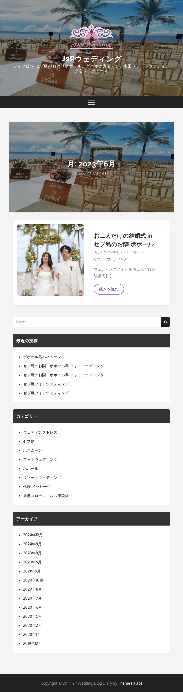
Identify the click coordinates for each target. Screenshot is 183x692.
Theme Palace (130, 683)
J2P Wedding (108, 252)
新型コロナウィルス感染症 (46, 495)
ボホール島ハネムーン (42, 356)
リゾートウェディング (110, 259)
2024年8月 (32, 544)
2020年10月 (33, 580)
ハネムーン (32, 450)
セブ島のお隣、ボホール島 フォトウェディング (63, 365)
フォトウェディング (40, 459)
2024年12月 (33, 534)
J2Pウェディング (91, 58)
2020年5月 (32, 616)
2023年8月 (32, 553)
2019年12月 (32, 643)
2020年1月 (32, 634)
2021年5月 (32, 571)
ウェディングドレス (40, 432)
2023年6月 (32, 562)
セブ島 (29, 441)
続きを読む (109, 291)
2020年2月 (32, 625)
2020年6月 (32, 607)
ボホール (30, 468)
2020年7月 (32, 598)
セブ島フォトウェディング (46, 383)
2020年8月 (32, 589)
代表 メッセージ (37, 486)
